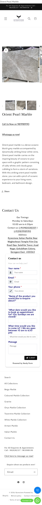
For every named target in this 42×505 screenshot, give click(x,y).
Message (12, 342)
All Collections (11, 383)
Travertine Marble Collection (17, 413)
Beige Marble (10, 389)
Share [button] (7, 191)
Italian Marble (10, 432)
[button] (6, 19)
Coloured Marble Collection (17, 395)
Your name (14, 268)
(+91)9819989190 (22, 231)
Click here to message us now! (18, 456)
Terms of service (16, 500)
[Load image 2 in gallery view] (21, 105)
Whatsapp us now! (11, 134)
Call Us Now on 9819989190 (15, 124)
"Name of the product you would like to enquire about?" (21, 298)
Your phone (15, 287)
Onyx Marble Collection (15, 407)
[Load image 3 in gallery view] (31, 105)
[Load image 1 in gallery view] (10, 105)
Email (12, 278)
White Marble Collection (15, 420)
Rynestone (20, 492)
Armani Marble (11, 426)
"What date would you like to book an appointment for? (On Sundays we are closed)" (22, 313)
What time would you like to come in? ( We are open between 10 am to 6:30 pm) (22, 329)
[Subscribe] (34, 472)
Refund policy (16, 496)
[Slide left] (2, 106)
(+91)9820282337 (27, 227)
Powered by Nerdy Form (23, 363)
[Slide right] (39, 106)
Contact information (32, 496)
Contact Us (9, 438)
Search (7, 377)
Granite (7, 401)
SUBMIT (32, 358)
